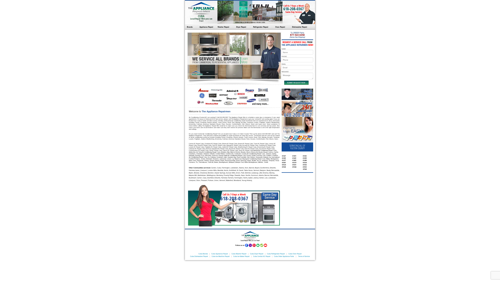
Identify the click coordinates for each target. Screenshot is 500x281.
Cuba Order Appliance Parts (284, 256)
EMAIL (284, 64)
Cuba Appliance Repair (219, 254)
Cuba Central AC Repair (261, 256)
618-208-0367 (293, 8)
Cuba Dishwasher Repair (199, 256)
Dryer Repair (241, 27)
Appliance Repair (206, 27)
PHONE (284, 56)
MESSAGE (285, 72)
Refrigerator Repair (260, 27)
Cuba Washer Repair (239, 254)
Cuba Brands (203, 254)
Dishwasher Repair (299, 27)
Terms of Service (304, 256)
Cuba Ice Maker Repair (241, 256)
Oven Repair (280, 27)
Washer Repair (223, 27)
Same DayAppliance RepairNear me (305, 93)
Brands (190, 27)
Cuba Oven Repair (295, 254)
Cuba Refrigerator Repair (276, 254)
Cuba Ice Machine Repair (221, 256)
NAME (284, 49)
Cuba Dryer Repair (256, 254)
